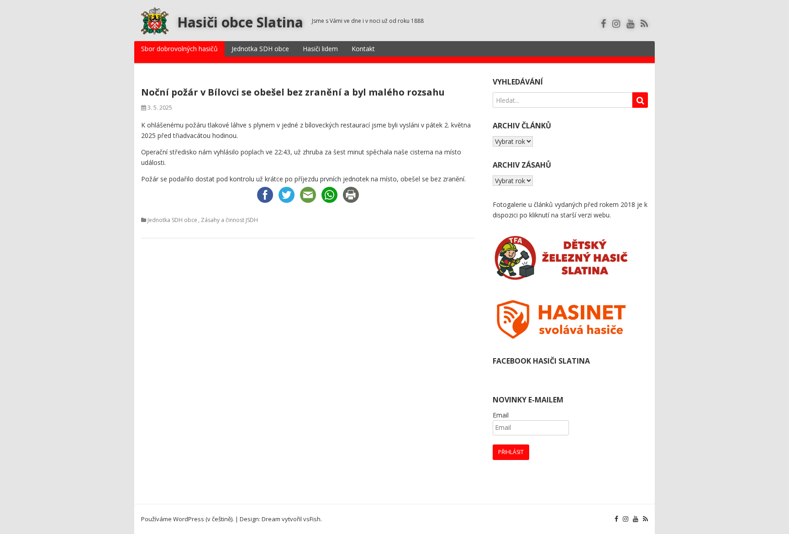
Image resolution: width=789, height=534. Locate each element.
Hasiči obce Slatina (240, 22)
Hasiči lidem (320, 48)
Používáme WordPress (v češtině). (187, 519)
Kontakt (363, 48)
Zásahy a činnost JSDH (229, 220)
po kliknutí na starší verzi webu (565, 215)
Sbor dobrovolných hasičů (179, 48)
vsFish (312, 519)
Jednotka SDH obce (260, 48)
